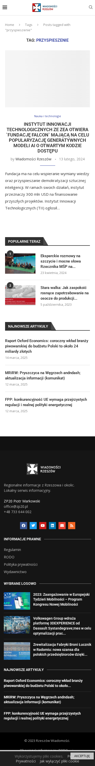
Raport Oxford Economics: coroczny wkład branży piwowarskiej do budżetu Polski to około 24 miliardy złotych (46, 346)
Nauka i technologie (47, 116)
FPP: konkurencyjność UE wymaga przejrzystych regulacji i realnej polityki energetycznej (46, 402)
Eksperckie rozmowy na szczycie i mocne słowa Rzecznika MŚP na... (61, 261)
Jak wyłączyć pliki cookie (59, 761)
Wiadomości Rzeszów (33, 159)
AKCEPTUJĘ (82, 756)
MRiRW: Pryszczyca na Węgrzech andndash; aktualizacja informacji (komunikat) (43, 375)
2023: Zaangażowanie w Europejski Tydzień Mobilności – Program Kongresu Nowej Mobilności (61, 599)
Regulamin (12, 549)
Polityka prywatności (20, 564)
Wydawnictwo (15, 572)
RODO (9, 557)
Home (9, 24)
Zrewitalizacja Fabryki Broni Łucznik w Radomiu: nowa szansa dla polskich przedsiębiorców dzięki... (62, 649)
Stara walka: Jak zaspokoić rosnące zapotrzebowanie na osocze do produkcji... (65, 293)
